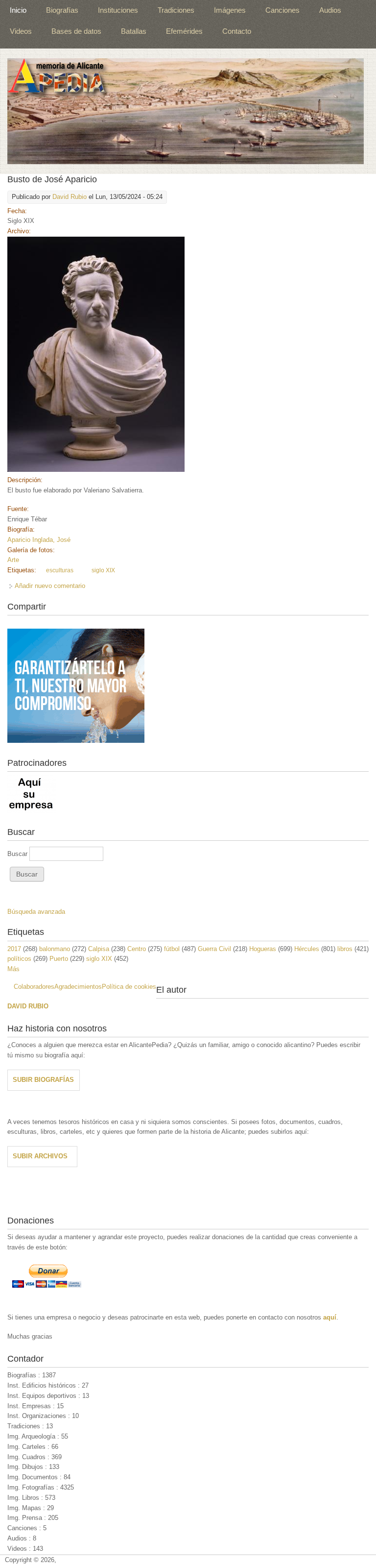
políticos (19, 958)
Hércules (306, 949)
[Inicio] (185, 111)
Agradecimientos (78, 986)
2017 (14, 949)
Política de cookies (129, 986)
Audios (330, 10)
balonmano (54, 949)
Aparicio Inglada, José (38, 539)
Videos (21, 31)
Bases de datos (76, 31)
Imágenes (230, 10)
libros (344, 949)
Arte (13, 559)
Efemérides (184, 31)
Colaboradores (34, 986)
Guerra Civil (214, 949)
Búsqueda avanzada (36, 911)
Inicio (18, 10)
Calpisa (98, 949)
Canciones (282, 10)
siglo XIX (103, 570)
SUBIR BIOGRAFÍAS (43, 1079)
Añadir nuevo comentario (50, 585)
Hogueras (262, 949)
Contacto (236, 31)
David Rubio (69, 196)
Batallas (133, 31)
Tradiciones (176, 10)
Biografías (62, 10)
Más (13, 969)
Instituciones (118, 10)
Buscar (18, 853)
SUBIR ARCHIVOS (40, 1156)
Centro (136, 949)
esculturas (59, 570)
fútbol (172, 949)
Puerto (58, 958)
